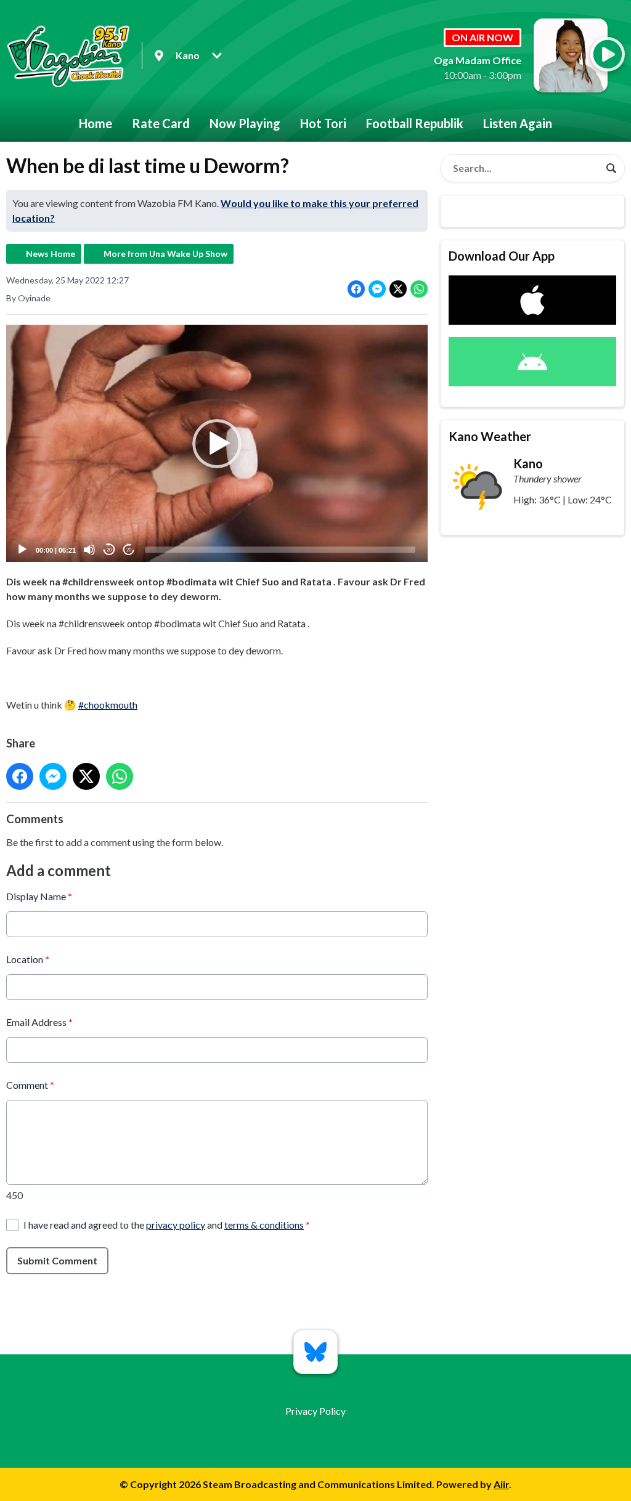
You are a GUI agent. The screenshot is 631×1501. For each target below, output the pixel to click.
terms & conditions (264, 1224)
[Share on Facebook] (356, 289)
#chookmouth (107, 704)
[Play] (22, 549)
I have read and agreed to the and (166, 1224)
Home (95, 123)
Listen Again (517, 123)
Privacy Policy (315, 1411)
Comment (30, 1085)
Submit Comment (57, 1260)
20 (109, 550)
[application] (217, 443)
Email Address (39, 1022)
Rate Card (161, 123)
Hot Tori (323, 123)
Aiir (501, 1484)
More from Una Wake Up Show (165, 253)
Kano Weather (490, 436)
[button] (217, 443)
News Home (50, 253)
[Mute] (89, 549)
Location (27, 959)
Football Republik (414, 123)
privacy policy (175, 1224)
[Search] (611, 168)
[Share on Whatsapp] (419, 289)
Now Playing (245, 123)
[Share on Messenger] (377, 289)
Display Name (39, 896)
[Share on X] (398, 289)
